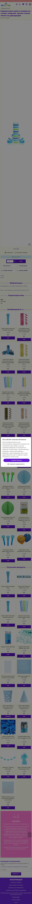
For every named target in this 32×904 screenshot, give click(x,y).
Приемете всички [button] (16, 460)
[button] (16, 464)
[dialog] (16, 452)
